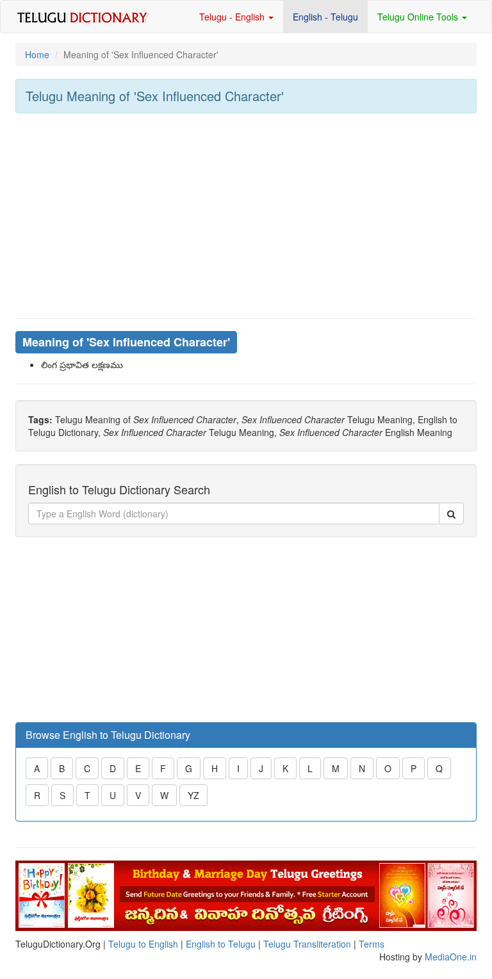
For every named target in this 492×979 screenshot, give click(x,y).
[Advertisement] (246, 215)
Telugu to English (143, 943)
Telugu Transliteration (307, 943)
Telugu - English (233, 16)
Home (37, 54)
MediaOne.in (451, 956)
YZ (193, 795)
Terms (371, 943)
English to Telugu (221, 943)
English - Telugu (325, 16)
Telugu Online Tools (419, 16)
